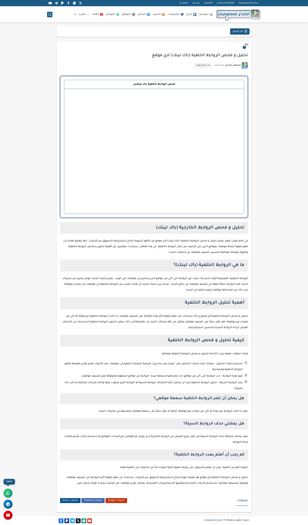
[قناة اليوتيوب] (8, 515)
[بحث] (49, 14)
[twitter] (80, 3)
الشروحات (173, 14)
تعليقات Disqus (70, 500)
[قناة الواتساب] (8, 493)
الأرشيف (208, 3)
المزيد (82, 14)
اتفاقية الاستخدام (225, 3)
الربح (189, 14)
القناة (96, 14)
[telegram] (56, 3)
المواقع (126, 14)
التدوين (157, 14)
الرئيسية (204, 14)
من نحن (196, 3)
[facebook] (68, 3)
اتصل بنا (183, 3)
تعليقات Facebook (93, 500)
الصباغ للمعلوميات (213, 520)
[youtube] (50, 3)
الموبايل (110, 14)
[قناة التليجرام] (8, 504)
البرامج (142, 14)
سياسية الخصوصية (249, 3)
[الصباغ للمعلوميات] (238, 14)
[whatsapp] (74, 3)
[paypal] (62, 3)
